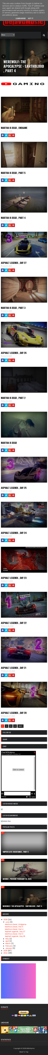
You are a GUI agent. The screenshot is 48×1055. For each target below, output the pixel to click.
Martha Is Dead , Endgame (14, 128)
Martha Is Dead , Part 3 (13, 308)
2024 (5, 953)
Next (20, 726)
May (7, 939)
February (9, 946)
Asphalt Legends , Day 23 (14, 578)
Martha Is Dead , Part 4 (13, 217)
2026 (5, 919)
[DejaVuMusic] (24, 27)
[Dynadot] (18, 998)
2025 (5, 950)
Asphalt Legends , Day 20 (14, 713)
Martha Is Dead (9, 443)
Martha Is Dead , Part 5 (13, 173)
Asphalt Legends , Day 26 (14, 353)
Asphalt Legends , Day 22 (14, 623)
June (7, 922)
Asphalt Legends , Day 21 (13, 668)
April (7, 941)
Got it (30, 18)
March (8, 943)
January (8, 948)
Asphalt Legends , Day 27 (13, 263)
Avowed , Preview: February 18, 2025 (17, 879)
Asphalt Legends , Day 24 (14, 533)
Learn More (21, 18)
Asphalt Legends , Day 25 (14, 488)
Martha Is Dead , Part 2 (13, 398)
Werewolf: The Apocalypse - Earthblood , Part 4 (22, 906)
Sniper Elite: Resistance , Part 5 (16, 851)
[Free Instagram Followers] (24, 1033)
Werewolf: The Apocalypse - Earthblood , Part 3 (23, 66)
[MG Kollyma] (24, 86)
